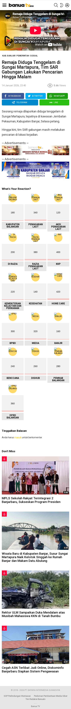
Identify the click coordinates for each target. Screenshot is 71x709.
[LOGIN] (67, 5)
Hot (4, 458)
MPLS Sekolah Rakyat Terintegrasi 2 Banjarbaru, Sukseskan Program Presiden (31, 500)
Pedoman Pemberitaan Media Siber (50, 696)
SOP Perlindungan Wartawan (17, 696)
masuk (17, 437)
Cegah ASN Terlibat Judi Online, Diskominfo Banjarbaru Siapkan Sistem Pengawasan (33, 669)
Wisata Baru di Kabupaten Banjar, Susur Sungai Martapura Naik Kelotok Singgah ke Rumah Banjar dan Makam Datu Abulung (35, 557)
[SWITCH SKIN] (62, 5)
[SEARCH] (56, 5)
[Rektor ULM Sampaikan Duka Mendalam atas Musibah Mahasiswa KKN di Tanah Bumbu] (35, 589)
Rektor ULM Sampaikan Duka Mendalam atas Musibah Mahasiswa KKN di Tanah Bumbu (33, 614)
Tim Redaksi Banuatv (35, 699)
